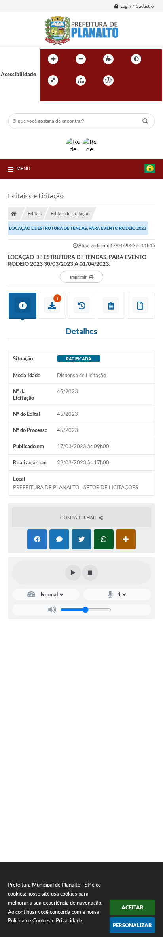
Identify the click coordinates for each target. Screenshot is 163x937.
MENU (23, 168)
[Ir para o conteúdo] (131, 80)
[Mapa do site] (81, 80)
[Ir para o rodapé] (65, 96)
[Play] (73, 573)
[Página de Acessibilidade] (108, 80)
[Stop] (90, 573)
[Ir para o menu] (148, 80)
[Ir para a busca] (48, 96)
